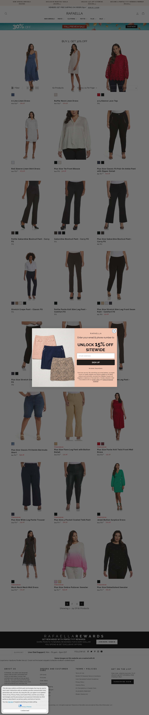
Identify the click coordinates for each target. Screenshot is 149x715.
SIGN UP (96, 362)
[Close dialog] (114, 331)
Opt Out (10, 702)
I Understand (25, 710)
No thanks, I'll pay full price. (96, 368)
